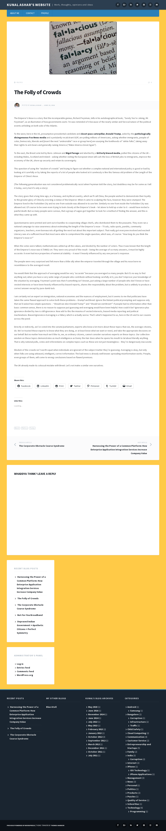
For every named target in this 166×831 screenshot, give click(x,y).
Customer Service (136, 740)
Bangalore (133, 714)
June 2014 (93, 718)
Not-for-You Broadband (30, 615)
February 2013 (95, 729)
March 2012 (94, 744)
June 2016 (93, 710)
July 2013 (92, 721)
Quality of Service (136, 800)
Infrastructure (138, 721)
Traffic (133, 725)
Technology (133, 807)
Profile (45, 13)
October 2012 (95, 736)
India (130, 755)
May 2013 (92, 725)
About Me (14, 13)
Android (131, 706)
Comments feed (25, 671)
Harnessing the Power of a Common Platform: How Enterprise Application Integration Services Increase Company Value (119, 448)
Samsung (135, 710)
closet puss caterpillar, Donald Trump (101, 133)
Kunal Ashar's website (28, 4)
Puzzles (131, 796)
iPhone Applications (141, 774)
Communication (135, 736)
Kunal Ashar (35, 105)
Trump (32, 428)
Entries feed (23, 667)
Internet (131, 762)
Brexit (17, 428)
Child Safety (133, 729)
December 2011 (96, 748)
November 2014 (96, 714)
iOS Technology (138, 770)
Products (132, 792)
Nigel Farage (72, 153)
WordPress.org (25, 675)
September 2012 (96, 740)
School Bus (133, 804)
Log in (20, 663)
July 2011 (92, 755)
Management (134, 777)
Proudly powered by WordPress (21, 825)
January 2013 (95, 733)
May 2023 (92, 706)
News (130, 781)
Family (130, 751)
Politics (20, 82)
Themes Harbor (57, 825)
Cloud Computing (136, 733)
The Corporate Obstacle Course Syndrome (41, 444)
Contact (30, 13)
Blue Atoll (51, 706)
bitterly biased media (108, 153)
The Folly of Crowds (28, 598)
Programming (137, 811)
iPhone (131, 766)
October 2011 (95, 751)
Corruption (136, 718)
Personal (132, 785)
